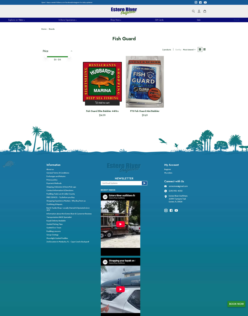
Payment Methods (54, 183)
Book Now (236, 303)
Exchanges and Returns (56, 176)
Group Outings (53, 235)
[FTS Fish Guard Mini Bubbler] (144, 82)
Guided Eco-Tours (54, 227)
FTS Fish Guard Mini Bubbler (144, 111)
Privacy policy (52, 180)
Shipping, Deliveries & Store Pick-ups (61, 187)
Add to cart (104, 102)
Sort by (178, 49)
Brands (237, 19)
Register (167, 169)
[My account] (199, 11)
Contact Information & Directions (60, 190)
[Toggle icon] (193, 11)
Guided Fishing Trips (55, 224)
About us (50, 169)
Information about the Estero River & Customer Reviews (69, 214)
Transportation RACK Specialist (59, 217)
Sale (198, 19)
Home (44, 29)
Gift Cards (159, 19)
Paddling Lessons (54, 231)
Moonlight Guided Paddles (57, 238)
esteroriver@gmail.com (178, 186)
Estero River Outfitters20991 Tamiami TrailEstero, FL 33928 (178, 199)
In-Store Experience (67, 19)
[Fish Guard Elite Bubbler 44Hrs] (102, 82)
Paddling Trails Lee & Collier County (61, 194)
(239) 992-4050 (176, 191)
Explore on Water (15, 19)
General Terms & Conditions (58, 173)
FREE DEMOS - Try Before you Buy (61, 197)
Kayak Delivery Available (56, 221)
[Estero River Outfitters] (124, 11)
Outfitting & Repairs (54, 204)
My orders (168, 173)
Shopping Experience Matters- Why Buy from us (66, 201)
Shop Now (115, 19)
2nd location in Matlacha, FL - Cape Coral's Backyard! (68, 242)
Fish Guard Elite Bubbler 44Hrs (102, 111)
